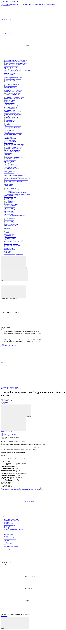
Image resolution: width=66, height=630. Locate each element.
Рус (5, 283)
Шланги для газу (11, 191)
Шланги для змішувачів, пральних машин (18, 194)
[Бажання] (33, 305)
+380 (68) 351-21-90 (6, 19)
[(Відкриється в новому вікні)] (41, 489)
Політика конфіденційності (11, 546)
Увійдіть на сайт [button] (5, 431)
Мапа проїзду (4, 616)
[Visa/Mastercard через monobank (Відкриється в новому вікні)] (10, 489)
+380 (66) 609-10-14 (6, 33)
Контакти (29, 4)
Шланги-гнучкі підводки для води (16, 192)
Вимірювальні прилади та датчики (13, 254)
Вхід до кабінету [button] (8, 534)
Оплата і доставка (10, 4)
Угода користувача (37, 4)
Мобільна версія (29, 501)
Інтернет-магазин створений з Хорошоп (12, 503)
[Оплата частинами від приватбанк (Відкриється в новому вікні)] (29, 489)
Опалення (6, 246)
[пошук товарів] (13, 262)
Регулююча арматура (9, 249)
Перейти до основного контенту (9, 1)
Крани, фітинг (8, 252)
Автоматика (7, 251)
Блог (51, 4)
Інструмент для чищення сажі (12, 245)
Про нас (3, 4)
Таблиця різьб (46, 4)
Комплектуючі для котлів (11, 244)
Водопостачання (8, 248)
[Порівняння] (13, 291)
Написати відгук (5, 402)
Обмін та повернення (21, 4)
